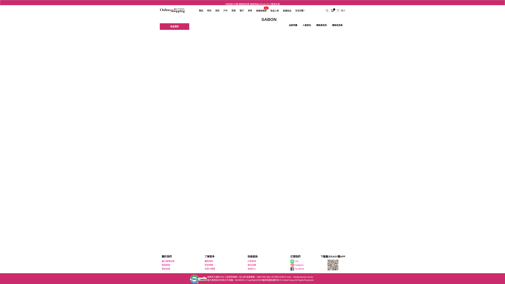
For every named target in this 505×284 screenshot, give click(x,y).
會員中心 (252, 269)
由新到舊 (293, 25)
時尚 (209, 10)
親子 (242, 10)
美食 (250, 10)
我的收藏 (252, 265)
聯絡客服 (166, 265)
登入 (343, 10)
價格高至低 (321, 25)
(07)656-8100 (278, 277)
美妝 (217, 10)
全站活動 (299, 10)
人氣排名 (307, 25)
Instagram (299, 265)
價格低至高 (337, 25)
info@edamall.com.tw (303, 277)
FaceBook (299, 269)
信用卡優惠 (210, 269)
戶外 (225, 10)
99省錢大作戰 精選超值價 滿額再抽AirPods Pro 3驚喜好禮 (252, 2)
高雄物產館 (261, 10)
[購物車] (332, 10)
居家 (234, 10)
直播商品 (287, 10)
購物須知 (209, 261)
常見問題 (209, 265)
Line (296, 261)
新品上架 (275, 10)
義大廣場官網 (168, 261)
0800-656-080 (263, 277)
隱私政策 (166, 269)
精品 (201, 10)
